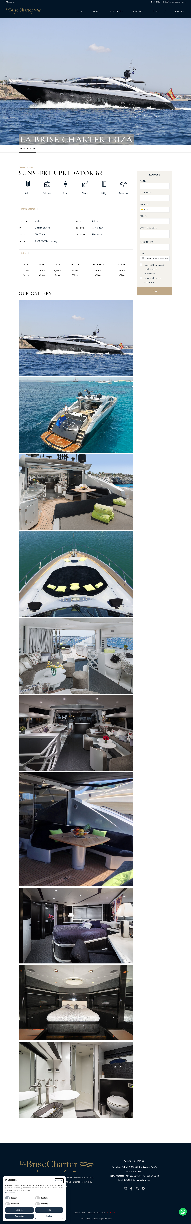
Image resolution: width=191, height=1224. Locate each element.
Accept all (19, 1210)
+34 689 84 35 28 (151, 1175)
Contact (138, 11)
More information (10, 1193)
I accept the (154, 269)
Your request (148, 228)
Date (143, 253)
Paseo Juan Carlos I (120, 1167)
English (180, 11)
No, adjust (49, 1216)
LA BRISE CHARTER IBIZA (83, 1212)
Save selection (19, 1216)
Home (80, 11)
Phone (144, 204)
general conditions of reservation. (154, 269)
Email (143, 216)
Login (183, 2)
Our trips (116, 11)
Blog (154, 11)
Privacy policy (106, 1218)
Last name (146, 192)
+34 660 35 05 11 (134, 1175)
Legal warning (96, 1218)
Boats (96, 11)
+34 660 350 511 (155, 2)
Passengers (146, 242)
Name (143, 181)
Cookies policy (84, 1218)
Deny (49, 1210)
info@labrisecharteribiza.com (171, 2)
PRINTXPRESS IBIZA (111, 1213)
